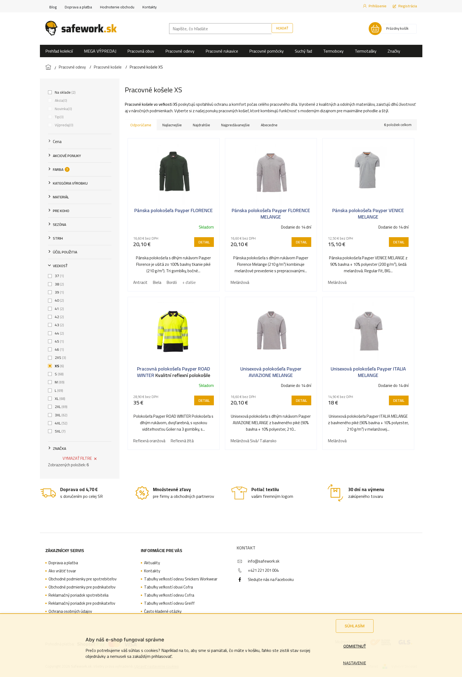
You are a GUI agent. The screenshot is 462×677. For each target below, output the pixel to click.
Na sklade (64, 92)
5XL (59, 431)
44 (59, 333)
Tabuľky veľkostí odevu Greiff (169, 603)
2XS (60, 357)
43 (59, 325)
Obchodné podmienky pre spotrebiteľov (83, 579)
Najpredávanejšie (235, 124)
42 (59, 316)
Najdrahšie (201, 124)
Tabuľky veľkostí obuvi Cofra (168, 587)
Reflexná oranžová (149, 441)
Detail (204, 242)
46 (59, 349)
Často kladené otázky (163, 611)
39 (59, 292)
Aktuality (152, 563)
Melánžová (240, 282)
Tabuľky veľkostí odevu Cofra (169, 595)
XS (59, 366)
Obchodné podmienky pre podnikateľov (82, 587)
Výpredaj (63, 125)
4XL (60, 423)
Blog (53, 7)
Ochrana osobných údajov (70, 611)
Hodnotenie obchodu (117, 7)
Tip (59, 117)
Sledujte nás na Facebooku (271, 579)
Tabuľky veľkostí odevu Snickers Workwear (180, 579)
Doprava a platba (78, 7)
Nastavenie (354, 663)
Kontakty (149, 7)
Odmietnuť (354, 646)
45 (59, 341)
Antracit (140, 282)
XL (59, 398)
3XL (60, 415)
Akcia (60, 100)
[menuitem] (59, 51)
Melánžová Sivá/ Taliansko (253, 441)
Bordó (172, 282)
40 (59, 300)
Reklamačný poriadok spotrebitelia (78, 595)
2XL (60, 406)
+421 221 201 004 (263, 570)
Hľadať (282, 28)
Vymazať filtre (77, 458)
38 (59, 284)
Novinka (63, 108)
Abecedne (269, 124)
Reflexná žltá (182, 441)
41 (59, 308)
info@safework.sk (263, 561)
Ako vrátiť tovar (62, 571)
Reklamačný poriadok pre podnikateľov (82, 603)
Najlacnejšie (172, 124)
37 (59, 275)
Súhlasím (355, 626)
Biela (157, 282)
